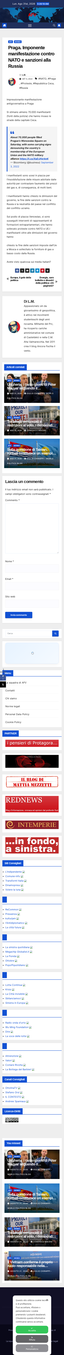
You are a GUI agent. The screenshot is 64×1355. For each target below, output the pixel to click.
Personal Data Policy (17, 714)
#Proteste (26, 83)
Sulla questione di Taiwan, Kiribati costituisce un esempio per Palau (31, 453)
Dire (8, 1031)
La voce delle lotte (16, 1036)
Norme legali (12, 706)
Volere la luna (13, 889)
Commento (12, 500)
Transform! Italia (14, 880)
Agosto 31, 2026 (19, 1169)
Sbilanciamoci (13, 998)
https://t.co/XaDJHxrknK (34, 158)
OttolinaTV (11, 1087)
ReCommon (12, 909)
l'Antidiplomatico (15, 922)
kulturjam (11, 918)
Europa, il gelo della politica (20, 279)
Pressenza (11, 913)
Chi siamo (11, 698)
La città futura (13, 927)
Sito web (10, 596)
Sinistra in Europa (15, 1002)
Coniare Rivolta (14, 1064)
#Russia (23, 87)
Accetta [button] (32, 1330)
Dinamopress (13, 885)
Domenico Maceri (36, 430)
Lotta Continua (14, 984)
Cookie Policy (13, 722)
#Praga (52, 78)
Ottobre (10, 960)
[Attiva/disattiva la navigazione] (30, 25)
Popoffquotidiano (15, 965)
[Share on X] (3, 684)
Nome (9, 561)
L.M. (24, 75)
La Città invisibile (15, 993)
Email (9, 578)
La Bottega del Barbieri (18, 1069)
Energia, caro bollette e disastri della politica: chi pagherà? (44, 281)
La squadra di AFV (15, 682)
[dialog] (32, 1325)
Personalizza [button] (32, 1349)
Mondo (18, 42)
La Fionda (11, 956)
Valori (9, 1060)
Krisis (8, 989)
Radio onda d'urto (15, 1022)
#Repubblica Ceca (43, 83)
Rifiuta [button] (32, 1339)
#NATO (42, 78)
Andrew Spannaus (15, 1101)
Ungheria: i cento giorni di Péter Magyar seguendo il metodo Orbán (31, 388)
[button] (54, 25)
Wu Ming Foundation (17, 1027)
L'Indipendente (13, 871)
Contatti (10, 690)
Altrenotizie (12, 1055)
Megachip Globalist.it (17, 951)
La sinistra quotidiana (17, 947)
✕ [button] (47, 1299)
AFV (32, 14)
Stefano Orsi (12, 1092)
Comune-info (13, 876)
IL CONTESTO (13, 1096)
